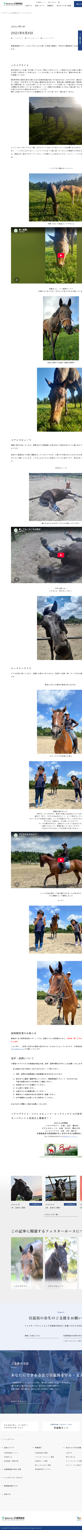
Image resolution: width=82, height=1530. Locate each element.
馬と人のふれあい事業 (43, 1465)
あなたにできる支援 (64, 5)
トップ (3, 13)
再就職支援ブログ (11, 1486)
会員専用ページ (41, 2)
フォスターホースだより (13, 1477)
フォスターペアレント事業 (44, 1457)
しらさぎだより (14, 13)
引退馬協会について (11, 1453)
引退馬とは (8, 1457)
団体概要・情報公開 (11, 1461)
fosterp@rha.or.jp (18, 1049)
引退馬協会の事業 (41, 1453)
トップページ (9, 1439)
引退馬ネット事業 (41, 1461)
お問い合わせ (52, 2)
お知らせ (28, 5)
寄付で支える (70, 1457)
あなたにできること (18, 1401)
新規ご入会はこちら (32, 1335)
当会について (39, 5)
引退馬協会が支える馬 (12, 1469)
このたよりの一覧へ (51, 1214)
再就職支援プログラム (43, 1469)
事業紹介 (50, 5)
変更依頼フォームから (69, 1136)
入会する (69, 1453)
